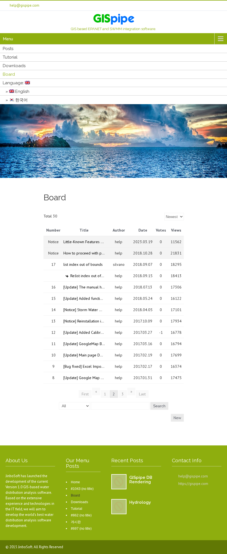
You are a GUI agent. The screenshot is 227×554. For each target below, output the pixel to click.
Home (75, 482)
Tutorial (10, 57)
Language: (14, 82)
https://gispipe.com (193, 483)
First (85, 394)
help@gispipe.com (193, 476)
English (21, 91)
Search (159, 406)
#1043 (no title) (82, 489)
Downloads (14, 65)
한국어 (21, 100)
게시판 (76, 522)
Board (9, 74)
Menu (8, 38)
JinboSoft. (26, 547)
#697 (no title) (81, 529)
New (177, 417)
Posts (8, 48)
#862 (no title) (81, 515)
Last (142, 394)
